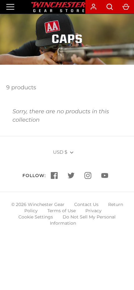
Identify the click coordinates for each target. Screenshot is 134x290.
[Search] (110, 7)
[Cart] (126, 7)
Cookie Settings (35, 216)
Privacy (93, 210)
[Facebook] (54, 175)
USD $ (60, 152)
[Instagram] (88, 175)
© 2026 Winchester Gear (38, 204)
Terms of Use (61, 210)
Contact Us (86, 204)
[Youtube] (105, 175)
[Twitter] (71, 175)
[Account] (93, 7)
